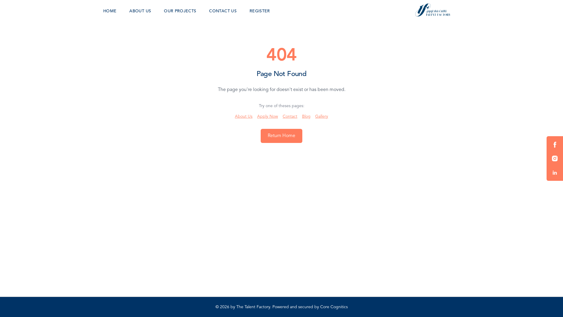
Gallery (321, 116)
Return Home (281, 136)
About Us (243, 116)
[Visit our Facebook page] (555, 144)
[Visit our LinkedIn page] (555, 172)
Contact (290, 116)
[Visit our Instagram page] (555, 158)
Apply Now (267, 116)
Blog (306, 116)
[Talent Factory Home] (432, 10)
